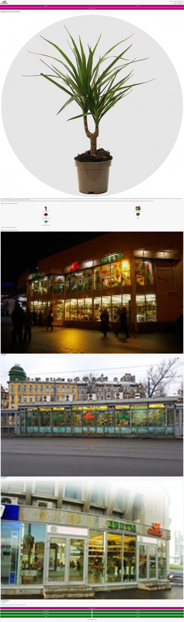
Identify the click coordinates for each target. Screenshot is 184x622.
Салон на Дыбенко (4, 353)
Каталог (138, 613)
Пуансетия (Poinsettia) (46, 218)
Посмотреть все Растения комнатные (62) (8, 227)
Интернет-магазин (92, 8)
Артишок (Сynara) (46, 211)
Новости (138, 610)
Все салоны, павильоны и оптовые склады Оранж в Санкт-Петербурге (13, 604)
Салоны (46, 616)
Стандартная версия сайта (92, 619)
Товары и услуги (46, 613)
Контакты (138, 616)
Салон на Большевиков (5, 599)
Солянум (138, 218)
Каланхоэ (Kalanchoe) (138, 211)
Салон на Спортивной (4, 476)
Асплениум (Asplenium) (46, 225)
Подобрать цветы (92, 608)
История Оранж (46, 610)
